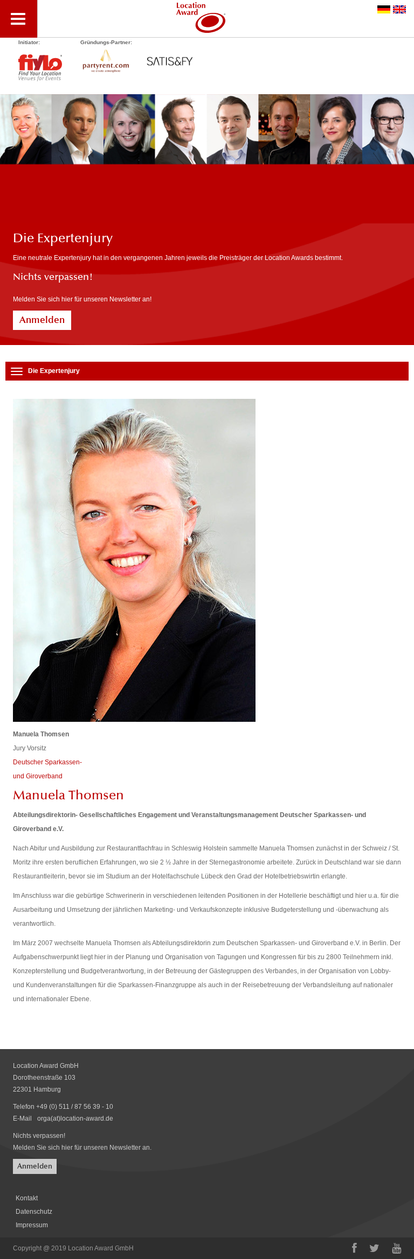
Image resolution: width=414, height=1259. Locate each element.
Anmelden (42, 320)
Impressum (32, 1225)
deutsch (383, 9)
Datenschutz (34, 1211)
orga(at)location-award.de (75, 1118)
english (399, 9)
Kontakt (27, 1198)
